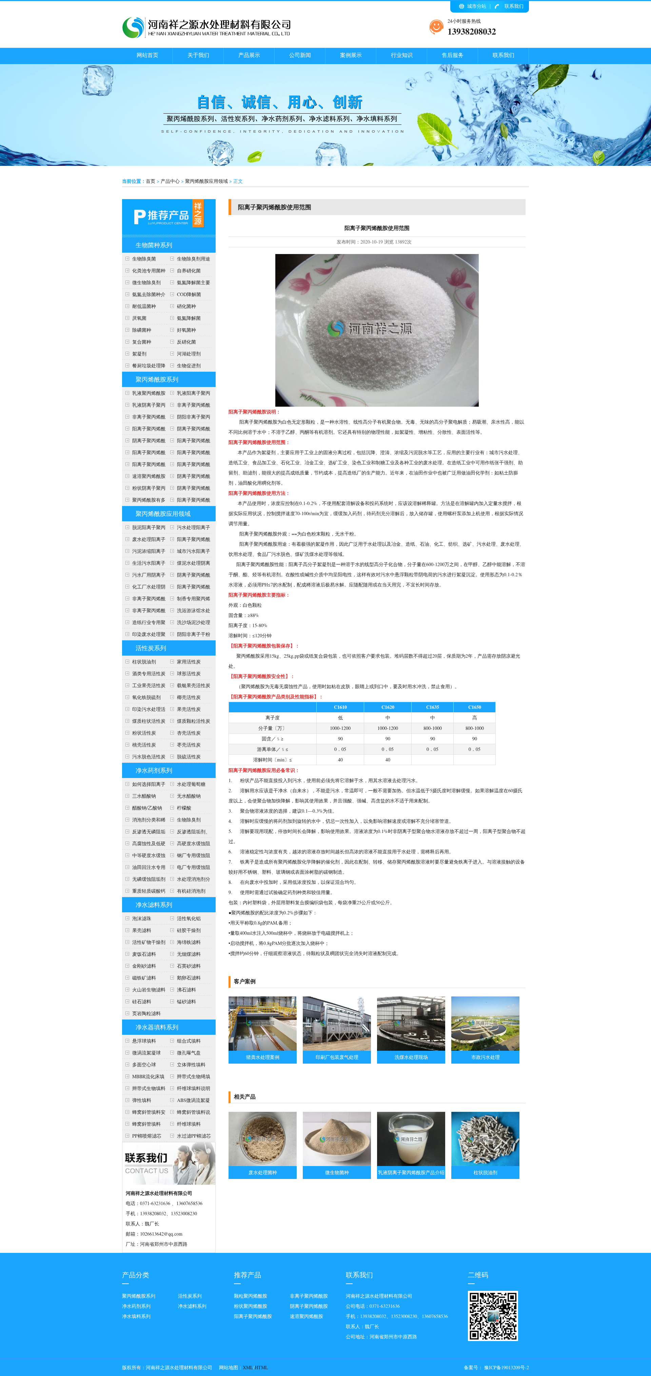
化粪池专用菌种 (148, 270)
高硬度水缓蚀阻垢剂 (188, 845)
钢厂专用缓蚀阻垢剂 (188, 856)
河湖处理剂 (189, 353)
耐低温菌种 (144, 306)
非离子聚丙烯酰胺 (309, 1296)
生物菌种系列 (154, 245)
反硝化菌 (186, 341)
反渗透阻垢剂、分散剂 (188, 833)
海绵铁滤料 (189, 942)
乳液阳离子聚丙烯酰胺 (188, 394)
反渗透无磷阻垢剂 (143, 833)
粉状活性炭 (144, 733)
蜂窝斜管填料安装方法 (143, 1113)
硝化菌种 (186, 306)
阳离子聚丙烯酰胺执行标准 (143, 430)
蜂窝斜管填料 (146, 1124)
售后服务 (452, 54)
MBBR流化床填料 (143, 1078)
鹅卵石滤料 (189, 977)
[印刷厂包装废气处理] (337, 1049)
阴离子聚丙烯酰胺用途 (143, 442)
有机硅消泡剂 (191, 891)
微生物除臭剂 (146, 282)
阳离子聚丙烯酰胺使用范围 (188, 540)
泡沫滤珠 (141, 918)
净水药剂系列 (154, 770)
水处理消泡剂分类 (188, 880)
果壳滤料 (141, 930)
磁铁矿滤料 (144, 977)
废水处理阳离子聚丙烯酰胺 (143, 540)
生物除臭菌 (144, 258)
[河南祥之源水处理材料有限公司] (207, 37)
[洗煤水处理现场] (411, 1049)
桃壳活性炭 (144, 744)
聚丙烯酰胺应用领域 (206, 181)
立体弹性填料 (191, 1064)
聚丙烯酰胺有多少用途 (143, 501)
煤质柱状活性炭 (148, 721)
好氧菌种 (186, 330)
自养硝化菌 (189, 270)
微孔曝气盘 (189, 1052)
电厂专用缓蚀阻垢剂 (188, 868)
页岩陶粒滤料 (146, 1013)
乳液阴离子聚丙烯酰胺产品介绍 (143, 406)
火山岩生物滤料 (148, 989)
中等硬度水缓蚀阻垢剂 (143, 856)
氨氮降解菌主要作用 (188, 284)
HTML (261, 1367)
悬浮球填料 (144, 1041)
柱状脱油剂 (144, 661)
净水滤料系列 (154, 904)
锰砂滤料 (186, 1001)
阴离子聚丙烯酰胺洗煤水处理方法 (188, 576)
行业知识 (402, 54)
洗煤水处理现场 (411, 1057)
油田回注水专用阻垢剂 (143, 868)
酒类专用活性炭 (148, 673)
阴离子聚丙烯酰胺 (309, 1306)
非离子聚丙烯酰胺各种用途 (188, 406)
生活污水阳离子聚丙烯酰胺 (143, 564)
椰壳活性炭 (189, 697)
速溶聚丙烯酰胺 (306, 1316)
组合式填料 (189, 1041)
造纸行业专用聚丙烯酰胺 (143, 623)
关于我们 (198, 54)
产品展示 (249, 54)
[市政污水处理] (485, 1049)
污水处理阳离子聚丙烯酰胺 (188, 529)
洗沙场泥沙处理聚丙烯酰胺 (188, 623)
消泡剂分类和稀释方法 (143, 821)
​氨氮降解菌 (189, 318)
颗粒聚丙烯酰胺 (250, 1296)
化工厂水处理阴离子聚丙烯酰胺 (143, 588)
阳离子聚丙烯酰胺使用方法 (188, 465)
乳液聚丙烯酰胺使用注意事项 (143, 394)
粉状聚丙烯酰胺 (250, 1306)
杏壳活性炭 (189, 733)
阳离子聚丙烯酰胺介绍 (188, 588)
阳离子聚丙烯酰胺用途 (188, 442)
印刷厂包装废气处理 (337, 1057)
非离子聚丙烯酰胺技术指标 (143, 418)
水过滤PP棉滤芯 (194, 1135)
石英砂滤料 (189, 966)
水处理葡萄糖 (191, 784)
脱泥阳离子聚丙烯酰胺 (143, 529)
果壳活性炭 (189, 709)
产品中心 (170, 181)
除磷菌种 (141, 330)
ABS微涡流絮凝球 (188, 1101)
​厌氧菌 (139, 318)
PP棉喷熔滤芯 (146, 1135)
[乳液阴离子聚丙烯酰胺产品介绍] (411, 1164)
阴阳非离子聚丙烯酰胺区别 (188, 418)
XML (248, 1367)
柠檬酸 (184, 808)
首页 (150, 181)
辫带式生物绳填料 (188, 1078)
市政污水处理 (485, 1057)
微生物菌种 (337, 1172)
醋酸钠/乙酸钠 (147, 808)
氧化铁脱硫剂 (146, 697)
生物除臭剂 (189, 819)
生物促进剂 (189, 365)
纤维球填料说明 (193, 1088)
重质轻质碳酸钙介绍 (143, 892)
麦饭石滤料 (144, 954)
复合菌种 (141, 341)
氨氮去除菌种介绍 (143, 296)
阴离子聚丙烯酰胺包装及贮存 (188, 477)
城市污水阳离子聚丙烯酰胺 (188, 552)
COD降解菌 (189, 294)
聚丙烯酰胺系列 (157, 379)
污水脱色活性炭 (148, 756)
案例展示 (351, 54)
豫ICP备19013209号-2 (506, 1367)
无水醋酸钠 (189, 796)
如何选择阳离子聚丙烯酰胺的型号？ (143, 785)
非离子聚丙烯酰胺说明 (143, 600)
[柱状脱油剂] (485, 1164)
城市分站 (476, 6)
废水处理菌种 (263, 1172)
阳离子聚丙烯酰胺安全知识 (143, 454)
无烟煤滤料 (189, 954)
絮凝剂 (139, 353)
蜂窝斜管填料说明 (188, 1113)
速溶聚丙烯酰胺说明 (143, 477)
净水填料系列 (136, 1316)
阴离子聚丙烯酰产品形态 (188, 430)
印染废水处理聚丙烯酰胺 (143, 635)
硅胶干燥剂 (189, 930)
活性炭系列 (151, 648)
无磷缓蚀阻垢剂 (148, 879)
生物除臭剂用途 (193, 258)
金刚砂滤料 (144, 966)
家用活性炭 (189, 661)
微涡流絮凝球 (146, 1052)
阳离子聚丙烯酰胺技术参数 (188, 454)
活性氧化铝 (189, 918)
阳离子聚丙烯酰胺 (188, 501)
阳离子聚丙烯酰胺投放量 (143, 465)
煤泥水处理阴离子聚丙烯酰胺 (188, 564)
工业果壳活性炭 (148, 685)
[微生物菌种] (337, 1164)
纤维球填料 (189, 1124)
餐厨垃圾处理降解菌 (143, 367)
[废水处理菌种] (263, 1164)
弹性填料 (141, 1100)
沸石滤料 (186, 989)
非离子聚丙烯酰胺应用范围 (143, 612)
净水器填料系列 (157, 1027)
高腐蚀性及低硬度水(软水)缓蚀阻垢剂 (143, 845)
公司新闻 (300, 54)
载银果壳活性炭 (193, 685)
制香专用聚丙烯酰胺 (188, 600)
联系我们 (514, 6)
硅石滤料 (141, 1001)
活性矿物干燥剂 (148, 942)
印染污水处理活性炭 (143, 710)
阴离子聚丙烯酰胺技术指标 (188, 489)
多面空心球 (144, 1064)
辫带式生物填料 (148, 1088)
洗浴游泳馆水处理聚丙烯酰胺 (188, 612)
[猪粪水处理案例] (263, 1049)
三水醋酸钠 (144, 796)
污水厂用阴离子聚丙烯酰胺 (143, 576)
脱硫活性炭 (189, 756)
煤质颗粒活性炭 (193, 721)
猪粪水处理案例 (262, 1057)
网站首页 (147, 54)
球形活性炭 (189, 673)
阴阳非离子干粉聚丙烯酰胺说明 (188, 635)
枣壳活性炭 (189, 744)
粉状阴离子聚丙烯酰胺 (143, 489)
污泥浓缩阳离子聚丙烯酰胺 (143, 552)
